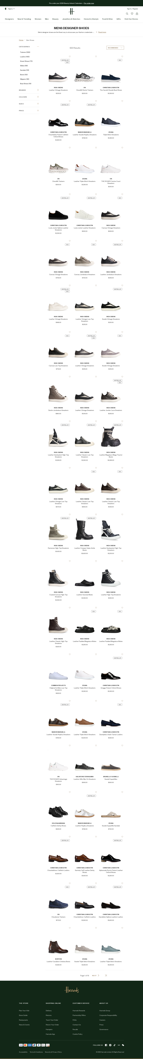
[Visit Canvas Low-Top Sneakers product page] (58, 332)
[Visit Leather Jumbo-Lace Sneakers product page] (111, 376)
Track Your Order (52, 1020)
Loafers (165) (24, 56)
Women (38, 19)
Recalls (75, 1029)
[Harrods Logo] (71, 989)
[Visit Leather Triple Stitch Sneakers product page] (85, 147)
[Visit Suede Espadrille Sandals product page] (111, 792)
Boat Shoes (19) (25, 83)
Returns (49, 1015)
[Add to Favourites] (69, 56)
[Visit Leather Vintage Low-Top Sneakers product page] (85, 285)
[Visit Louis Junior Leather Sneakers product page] (85, 194)
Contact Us (77, 1024)
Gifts (119, 19)
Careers (102, 1020)
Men (47, 19)
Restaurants (23, 1020)
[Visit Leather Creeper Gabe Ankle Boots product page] (85, 514)
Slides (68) (24, 65)
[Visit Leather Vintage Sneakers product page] (58, 56)
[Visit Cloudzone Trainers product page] (58, 883)
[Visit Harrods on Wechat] (123, 1045)
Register (135, 9)
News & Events (24, 1024)
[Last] (106, 975)
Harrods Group (104, 1010)
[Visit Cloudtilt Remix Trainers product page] (85, 56)
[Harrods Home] (71, 11)
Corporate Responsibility (108, 1015)
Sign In (129, 9)
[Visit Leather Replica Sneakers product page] (85, 792)
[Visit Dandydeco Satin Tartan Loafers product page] (111, 700)
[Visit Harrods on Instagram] (110, 1045)
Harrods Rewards (79, 1010)
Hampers (49, 1029)
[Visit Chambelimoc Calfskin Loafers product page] (58, 836)
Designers (9, 19)
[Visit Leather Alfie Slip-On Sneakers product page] (85, 745)
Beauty (55, 19)
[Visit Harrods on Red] (119, 1045)
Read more (102, 32)
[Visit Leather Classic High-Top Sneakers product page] (58, 607)
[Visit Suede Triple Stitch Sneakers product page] (85, 927)
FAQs (75, 1020)
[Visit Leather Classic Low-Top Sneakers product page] (85, 421)
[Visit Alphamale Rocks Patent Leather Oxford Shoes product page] (111, 836)
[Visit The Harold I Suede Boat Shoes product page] (111, 56)
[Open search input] (127, 13)
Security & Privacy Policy (53, 1052)
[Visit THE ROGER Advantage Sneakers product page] (58, 745)
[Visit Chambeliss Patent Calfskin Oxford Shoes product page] (58, 101)
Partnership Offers (79, 1015)
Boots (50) (24, 74)
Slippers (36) (24, 79)
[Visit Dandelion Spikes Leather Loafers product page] (111, 883)
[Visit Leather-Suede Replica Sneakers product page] (85, 101)
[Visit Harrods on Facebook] (106, 1045)
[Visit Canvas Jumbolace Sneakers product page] (85, 240)
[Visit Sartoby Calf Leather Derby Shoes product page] (85, 836)
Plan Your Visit (24, 1010)
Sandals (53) (24, 70)
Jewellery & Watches (71, 19)
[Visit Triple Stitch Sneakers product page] (111, 101)
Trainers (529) (25, 52)
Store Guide (23, 1015)
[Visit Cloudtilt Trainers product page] (58, 147)
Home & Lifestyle (91, 19)
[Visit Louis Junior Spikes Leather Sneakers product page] (58, 194)
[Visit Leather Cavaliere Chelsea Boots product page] (58, 927)
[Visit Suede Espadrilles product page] (111, 745)
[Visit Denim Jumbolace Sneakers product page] (58, 376)
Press (101, 1024)
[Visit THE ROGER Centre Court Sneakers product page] (111, 147)
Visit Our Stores (131, 19)
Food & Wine (107, 19)
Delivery (49, 1010)
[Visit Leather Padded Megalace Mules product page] (85, 607)
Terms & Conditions (36, 1052)
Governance (103, 1029)
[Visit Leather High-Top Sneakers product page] (111, 561)
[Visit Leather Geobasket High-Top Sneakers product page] (58, 421)
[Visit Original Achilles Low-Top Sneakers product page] (58, 654)
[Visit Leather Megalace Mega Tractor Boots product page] (111, 421)
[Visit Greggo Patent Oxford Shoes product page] (111, 654)
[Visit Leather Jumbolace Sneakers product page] (111, 240)
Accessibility (23, 1052)
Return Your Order (52, 1024)
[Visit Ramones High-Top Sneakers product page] (58, 514)
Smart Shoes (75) (26, 61)
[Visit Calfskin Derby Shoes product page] (58, 792)
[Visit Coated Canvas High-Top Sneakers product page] (58, 561)
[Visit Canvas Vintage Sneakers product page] (111, 194)
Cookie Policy (77, 1034)
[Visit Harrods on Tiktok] (115, 1045)
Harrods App (50, 1034)
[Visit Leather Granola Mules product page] (85, 561)
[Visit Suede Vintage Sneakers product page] (111, 285)
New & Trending (24, 19)
